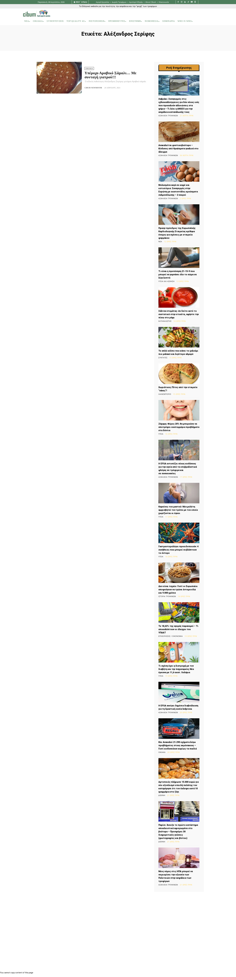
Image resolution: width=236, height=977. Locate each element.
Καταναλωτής (165, 321)
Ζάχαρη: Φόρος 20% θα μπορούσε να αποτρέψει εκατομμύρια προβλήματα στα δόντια (178, 427)
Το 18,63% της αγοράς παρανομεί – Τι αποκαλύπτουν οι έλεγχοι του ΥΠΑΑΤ (178, 629)
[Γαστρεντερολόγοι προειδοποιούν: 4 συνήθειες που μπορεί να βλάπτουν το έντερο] (178, 533)
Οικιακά (89, 68)
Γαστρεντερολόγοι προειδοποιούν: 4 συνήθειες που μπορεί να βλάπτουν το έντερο (178, 549)
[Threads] (195, 2)
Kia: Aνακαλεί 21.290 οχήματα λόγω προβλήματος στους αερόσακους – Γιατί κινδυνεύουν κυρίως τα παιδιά (177, 745)
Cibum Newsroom (93, 88)
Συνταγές (162, 358)
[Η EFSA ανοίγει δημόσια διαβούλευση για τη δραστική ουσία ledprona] (178, 692)
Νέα (160, 241)
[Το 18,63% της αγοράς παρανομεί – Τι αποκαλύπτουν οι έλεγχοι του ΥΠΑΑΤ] (178, 612)
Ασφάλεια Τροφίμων (168, 116)
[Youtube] (191, 2)
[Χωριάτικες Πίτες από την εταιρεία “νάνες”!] (178, 373)
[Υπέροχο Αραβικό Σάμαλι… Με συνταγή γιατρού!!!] (59, 78)
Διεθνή (161, 795)
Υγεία (160, 434)
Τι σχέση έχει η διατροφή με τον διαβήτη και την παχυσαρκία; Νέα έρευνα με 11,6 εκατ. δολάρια (176, 669)
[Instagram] (181, 2)
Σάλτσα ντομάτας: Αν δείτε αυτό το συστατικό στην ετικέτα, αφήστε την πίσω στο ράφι (178, 314)
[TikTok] (188, 2)
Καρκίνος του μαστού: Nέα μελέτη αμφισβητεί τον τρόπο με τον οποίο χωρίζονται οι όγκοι (178, 510)
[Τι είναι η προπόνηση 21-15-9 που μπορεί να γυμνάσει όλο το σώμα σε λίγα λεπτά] (178, 257)
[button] (209, 21)
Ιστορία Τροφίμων (167, 596)
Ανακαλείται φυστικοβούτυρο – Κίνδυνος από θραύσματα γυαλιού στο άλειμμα (178, 148)
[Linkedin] (185, 2)
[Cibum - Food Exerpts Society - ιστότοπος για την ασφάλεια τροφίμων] (36, 13)
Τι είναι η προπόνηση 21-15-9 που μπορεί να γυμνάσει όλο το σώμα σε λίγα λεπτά (177, 274)
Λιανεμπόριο (164, 394)
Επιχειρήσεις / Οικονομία (170, 636)
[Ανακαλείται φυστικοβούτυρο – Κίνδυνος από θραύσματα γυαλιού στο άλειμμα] (178, 131)
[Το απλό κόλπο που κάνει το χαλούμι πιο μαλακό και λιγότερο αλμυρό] (178, 337)
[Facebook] (178, 2)
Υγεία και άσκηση (166, 281)
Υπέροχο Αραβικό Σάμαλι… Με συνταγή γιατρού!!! (110, 75)
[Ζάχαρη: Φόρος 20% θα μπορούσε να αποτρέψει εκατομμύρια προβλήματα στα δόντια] (178, 410)
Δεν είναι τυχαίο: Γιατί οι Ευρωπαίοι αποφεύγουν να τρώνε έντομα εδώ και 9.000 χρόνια (178, 589)
